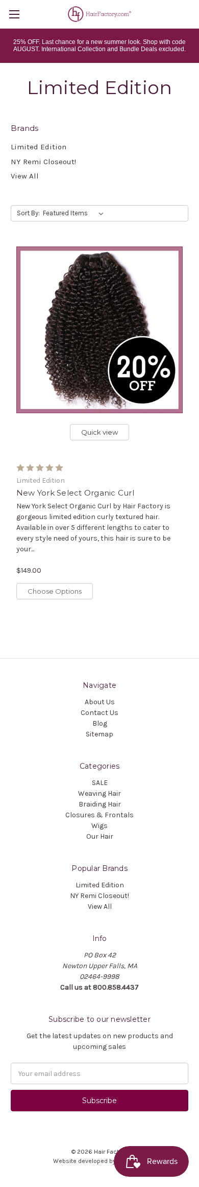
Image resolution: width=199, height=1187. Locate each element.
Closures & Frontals (99, 815)
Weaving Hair (99, 793)
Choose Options (55, 591)
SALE (100, 782)
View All (25, 176)
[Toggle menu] (14, 14)
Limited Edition (38, 146)
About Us (100, 702)
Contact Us (99, 712)
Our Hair (99, 836)
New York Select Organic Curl (75, 493)
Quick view (99, 432)
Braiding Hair (100, 804)
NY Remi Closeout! (43, 161)
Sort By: (28, 213)
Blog (99, 723)
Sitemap (99, 734)
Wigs (99, 825)
